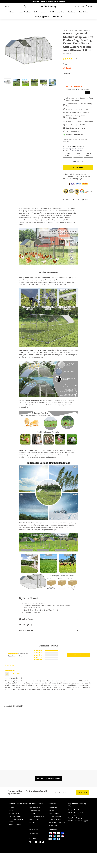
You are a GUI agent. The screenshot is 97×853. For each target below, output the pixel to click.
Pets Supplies (57, 17)
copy (87, 92)
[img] (10, 670)
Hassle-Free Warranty (76, 810)
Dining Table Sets (54, 819)
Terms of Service (15, 824)
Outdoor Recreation (57, 12)
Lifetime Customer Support (78, 821)
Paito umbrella (53, 813)
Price (65, 64)
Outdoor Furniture (24, 12)
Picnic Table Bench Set (56, 822)
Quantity (66, 73)
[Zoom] (30, 50)
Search (11, 808)
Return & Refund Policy (37, 816)
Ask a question (26, 630)
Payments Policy (34, 808)
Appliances (71, 12)
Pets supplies (83, 30)
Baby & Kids (83, 12)
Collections (73, 30)
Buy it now (78, 168)
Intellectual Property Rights (16, 820)
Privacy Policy (34, 813)
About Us (12, 810)
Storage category (54, 816)
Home (11, 12)
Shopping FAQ (25, 625)
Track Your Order (15, 816)
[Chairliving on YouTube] (36, 842)
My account (52, 825)
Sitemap (32, 822)
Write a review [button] (79, 655)
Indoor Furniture (40, 12)
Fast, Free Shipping (75, 818)
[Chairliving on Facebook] (33, 842)
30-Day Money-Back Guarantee (75, 814)
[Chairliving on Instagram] (30, 842)
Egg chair (51, 810)
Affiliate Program (35, 819)
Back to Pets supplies (50, 778)
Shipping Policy (26, 619)
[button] (68, 59)
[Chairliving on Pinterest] (40, 842)
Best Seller (52, 808)
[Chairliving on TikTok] (43, 842)
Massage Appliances (42, 17)
